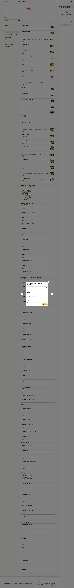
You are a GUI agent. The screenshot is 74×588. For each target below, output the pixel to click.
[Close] (48, 282)
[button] (22, 295)
